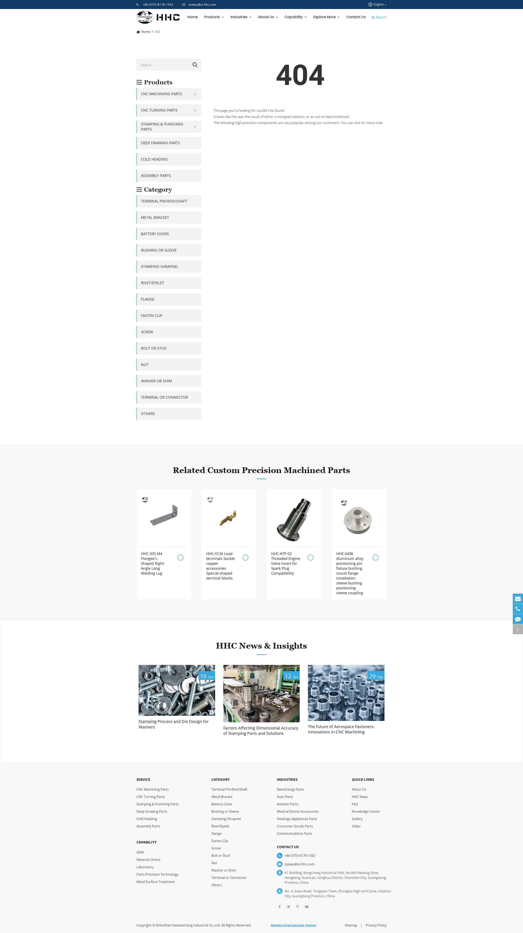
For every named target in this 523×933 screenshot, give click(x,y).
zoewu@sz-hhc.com (202, 4)
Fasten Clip (151, 315)
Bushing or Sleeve (159, 250)
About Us (266, 17)
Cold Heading (154, 159)
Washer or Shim (156, 380)
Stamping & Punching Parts (162, 127)
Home (192, 17)
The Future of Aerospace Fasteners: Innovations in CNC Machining (341, 729)
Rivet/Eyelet (152, 282)
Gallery (357, 819)
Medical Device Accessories (298, 811)
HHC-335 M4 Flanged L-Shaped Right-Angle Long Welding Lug (153, 563)
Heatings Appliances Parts (297, 819)
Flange (147, 299)
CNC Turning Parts (159, 110)
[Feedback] (518, 619)
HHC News (360, 796)
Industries (238, 17)
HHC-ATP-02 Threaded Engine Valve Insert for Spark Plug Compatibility (285, 563)
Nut (145, 364)
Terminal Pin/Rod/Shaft (164, 201)
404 (157, 31)
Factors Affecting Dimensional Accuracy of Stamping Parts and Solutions (260, 730)
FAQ (355, 804)
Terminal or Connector (164, 397)
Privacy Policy (376, 925)
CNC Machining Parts (161, 93)
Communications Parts (294, 833)
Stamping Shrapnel (160, 266)
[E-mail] (518, 599)
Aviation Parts (287, 804)
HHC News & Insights (261, 645)
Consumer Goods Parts (295, 826)
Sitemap (351, 925)
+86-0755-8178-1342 (158, 4)
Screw (147, 331)
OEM (140, 852)
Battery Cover (155, 233)
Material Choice (148, 859)
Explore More (324, 17)
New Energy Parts (290, 789)
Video (356, 826)
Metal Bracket (155, 217)
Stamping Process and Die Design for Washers (174, 724)
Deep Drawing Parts (160, 142)
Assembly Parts (156, 175)
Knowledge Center (366, 811)
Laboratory (145, 867)
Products (212, 17)
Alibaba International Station (293, 925)
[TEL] (518, 609)
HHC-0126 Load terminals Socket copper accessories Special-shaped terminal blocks (220, 566)
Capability (294, 17)
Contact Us (356, 17)
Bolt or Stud (154, 348)
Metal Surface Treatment (155, 881)
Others (148, 413)
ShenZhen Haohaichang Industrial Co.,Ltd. (188, 925)
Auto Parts (285, 796)
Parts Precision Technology (157, 874)
